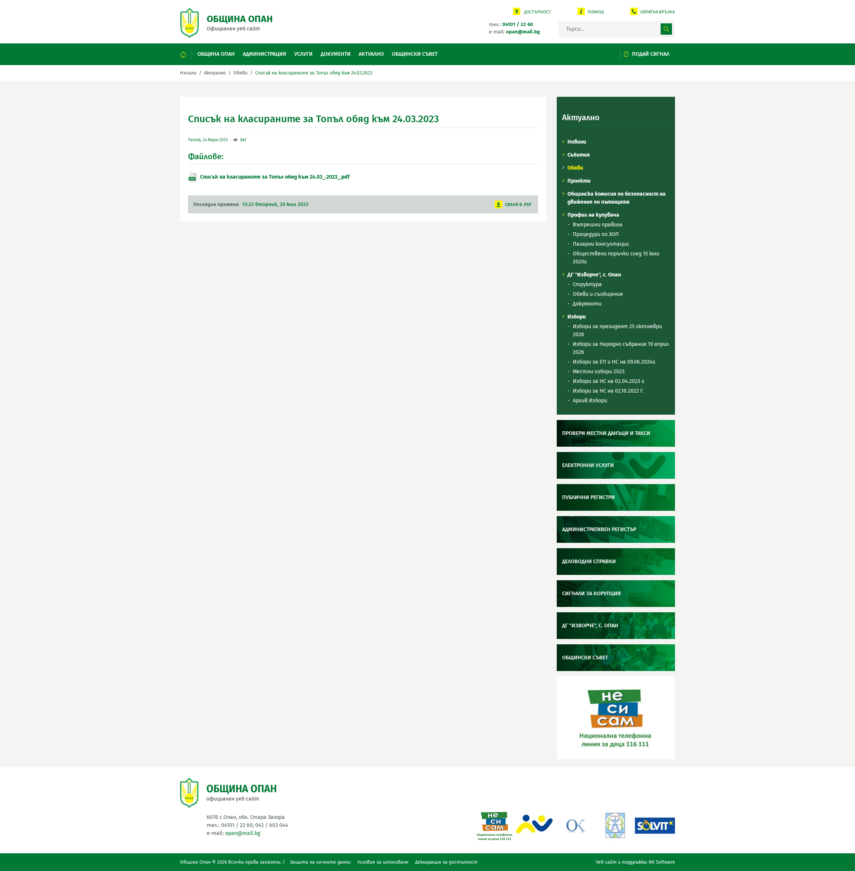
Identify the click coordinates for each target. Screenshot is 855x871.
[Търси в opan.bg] (666, 29)
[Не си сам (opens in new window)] (495, 825)
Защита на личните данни (320, 862)
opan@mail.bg (242, 833)
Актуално (371, 54)
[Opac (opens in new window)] (535, 825)
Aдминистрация (264, 54)
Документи (336, 54)
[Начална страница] (186, 54)
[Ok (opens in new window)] (575, 825)
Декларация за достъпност (446, 862)
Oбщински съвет (415, 54)
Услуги (303, 54)
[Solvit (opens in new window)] (655, 825)
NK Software (662, 862)
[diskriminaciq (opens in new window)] (615, 825)
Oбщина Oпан (216, 54)
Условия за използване (382, 862)
